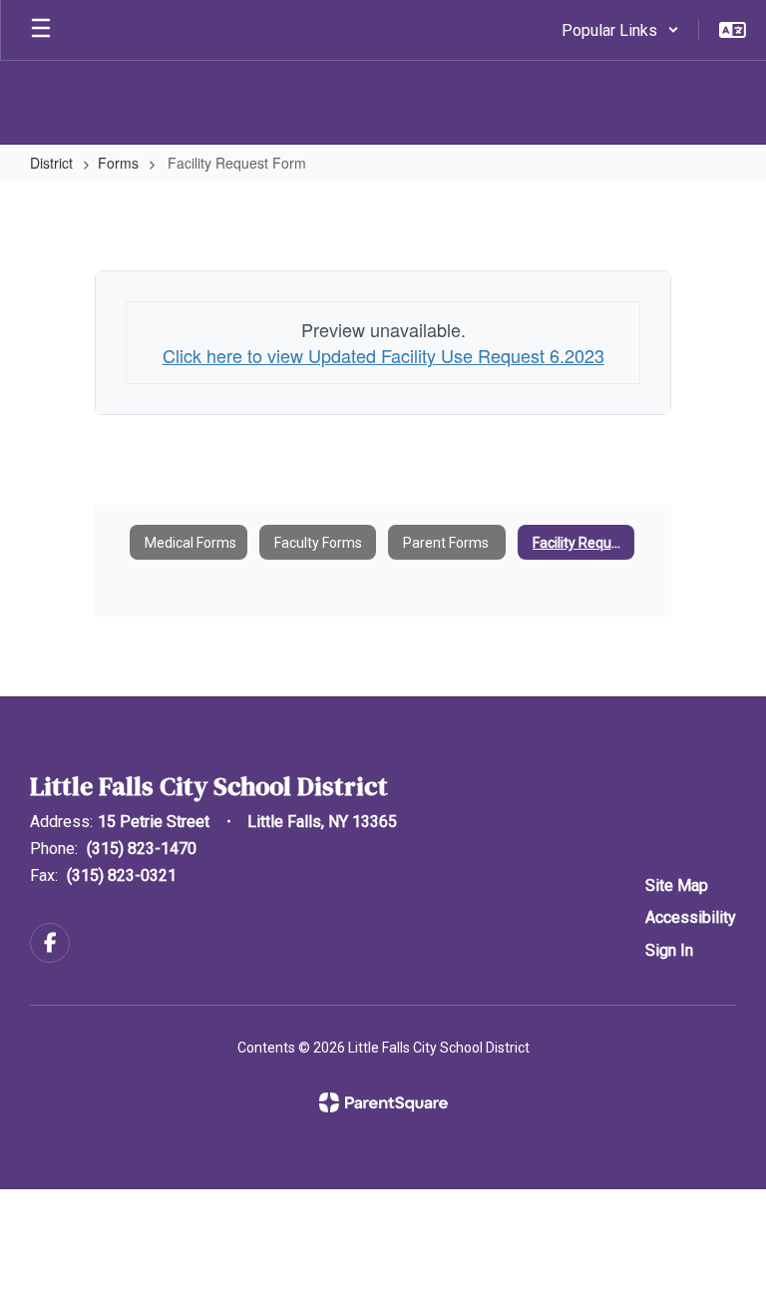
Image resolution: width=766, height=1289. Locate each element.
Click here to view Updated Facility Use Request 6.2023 (383, 355)
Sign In (669, 950)
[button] (620, 30)
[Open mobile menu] (41, 30)
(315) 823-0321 (122, 875)
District (51, 163)
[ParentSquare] (383, 1102)
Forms (118, 163)
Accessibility (690, 917)
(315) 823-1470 (141, 848)
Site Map (676, 885)
